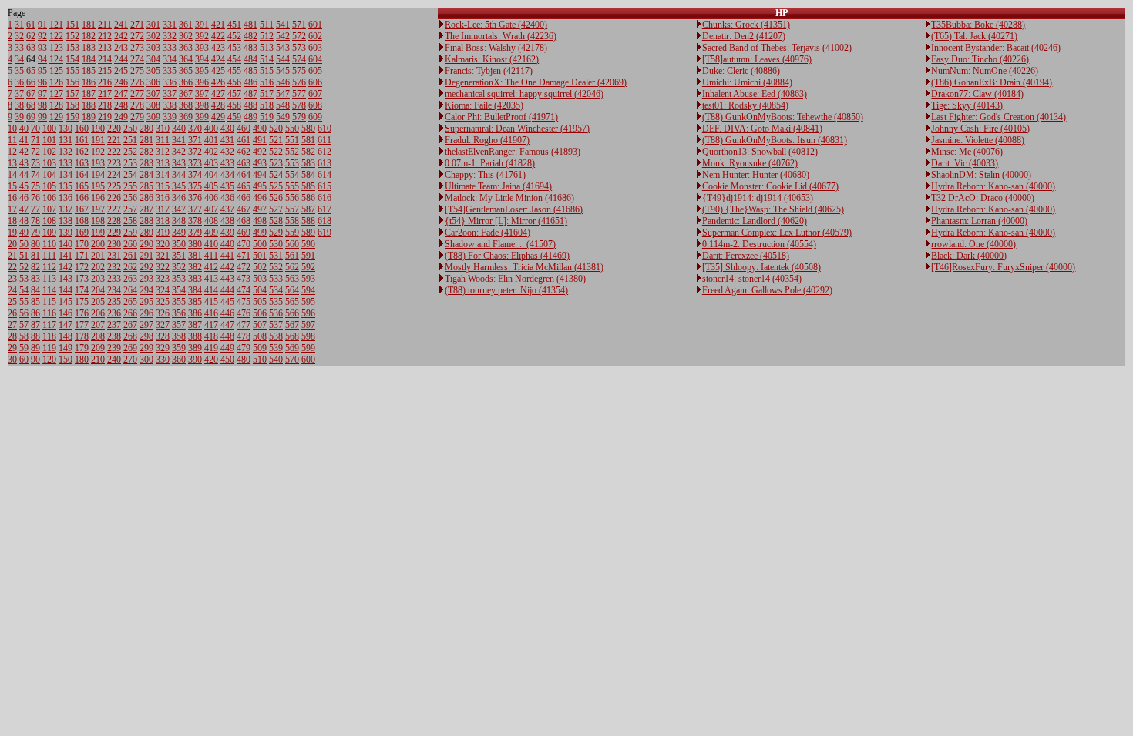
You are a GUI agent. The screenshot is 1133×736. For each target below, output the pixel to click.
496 (260, 197)
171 (82, 255)
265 (130, 301)
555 (292, 186)
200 (98, 244)
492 (260, 151)
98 (42, 105)
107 (49, 209)
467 (243, 209)
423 (218, 47)
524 (276, 174)
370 (195, 128)
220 (114, 128)
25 (12, 301)
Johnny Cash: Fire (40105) (980, 128)
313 (163, 163)
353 (179, 278)
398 (202, 105)
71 (35, 140)
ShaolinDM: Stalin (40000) (981, 174)
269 (130, 348)
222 (114, 151)
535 (276, 301)
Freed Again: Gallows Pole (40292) (767, 290)
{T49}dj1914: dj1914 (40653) (757, 197)
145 (65, 301)
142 (65, 267)
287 (146, 209)
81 (35, 255)
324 (163, 290)
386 (195, 313)
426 (218, 82)
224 (114, 174)
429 (218, 117)
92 (42, 36)
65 (30, 70)
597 (308, 324)
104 (49, 174)
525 (276, 186)
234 (114, 290)
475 (243, 301)
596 (308, 313)
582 (308, 151)
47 (24, 209)
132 (65, 151)
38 (19, 105)
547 (283, 94)
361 (186, 24)
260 (130, 244)
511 (267, 24)
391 (202, 24)
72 (35, 151)
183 (89, 47)
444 (227, 290)
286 (146, 197)
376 (195, 197)
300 (146, 359)
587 (308, 209)
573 (299, 47)
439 (227, 232)
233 (114, 278)
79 (35, 232)
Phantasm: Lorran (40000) (979, 221)
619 (324, 232)
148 (65, 336)
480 (243, 359)
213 (105, 47)
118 (49, 336)
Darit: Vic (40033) (964, 163)
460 (243, 128)
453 (234, 47)
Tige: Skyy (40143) (967, 105)
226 (114, 197)
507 (260, 324)
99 (42, 117)
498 (260, 221)
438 (227, 221)
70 (35, 128)
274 (137, 59)
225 (114, 186)
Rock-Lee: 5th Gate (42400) (496, 24)
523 (276, 163)
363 (186, 47)
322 (163, 267)
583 (308, 163)
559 (292, 232)
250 (130, 128)
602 (315, 36)
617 (324, 209)
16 (12, 197)
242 (121, 36)
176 (82, 313)
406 (211, 197)
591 (308, 255)
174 (82, 290)
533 (276, 278)
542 (283, 36)
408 (211, 221)
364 (186, 59)
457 (234, 94)
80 (35, 244)
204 (98, 290)
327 (163, 324)
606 (315, 82)
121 (56, 24)
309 (153, 117)
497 (260, 209)
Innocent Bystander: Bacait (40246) (996, 47)
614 (324, 174)
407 (211, 209)
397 (202, 94)
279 (137, 117)
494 (260, 174)
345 (179, 186)
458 (234, 105)
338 (170, 105)
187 (89, 94)
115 (49, 301)
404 (211, 174)
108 (49, 221)
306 (153, 82)
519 (267, 117)
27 (12, 324)
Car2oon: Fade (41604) (487, 232)
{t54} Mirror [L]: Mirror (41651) (506, 221)
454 (234, 59)
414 (211, 290)
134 (65, 174)
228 (114, 221)
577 (299, 94)
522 (276, 151)
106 (49, 197)
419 (211, 348)
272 (137, 36)
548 (283, 105)
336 (170, 82)
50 (24, 244)
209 (98, 348)
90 (35, 359)
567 (292, 324)
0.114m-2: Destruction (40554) (759, 244)
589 (308, 232)
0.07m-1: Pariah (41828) (490, 163)
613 (324, 163)
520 (276, 128)
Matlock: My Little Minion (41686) (509, 197)
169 (82, 232)
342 (179, 151)
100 (49, 128)
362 (186, 36)
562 (292, 267)
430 (227, 128)
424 (218, 59)
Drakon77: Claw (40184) (977, 94)
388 (195, 336)
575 (299, 70)
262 (130, 267)
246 (121, 82)
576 (299, 82)
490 (260, 128)
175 (82, 301)
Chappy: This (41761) (485, 174)
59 (24, 348)
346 (179, 197)
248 (121, 105)
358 (179, 336)
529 (276, 232)
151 (72, 24)
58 (24, 336)
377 (195, 209)
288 (146, 221)
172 (82, 267)
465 (243, 186)
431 (227, 140)
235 (114, 301)
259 (130, 232)
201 (98, 255)
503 (260, 278)
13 (12, 163)
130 (65, 128)
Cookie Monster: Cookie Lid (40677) (770, 186)
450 (227, 359)
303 (153, 47)
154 (72, 59)
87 (35, 324)
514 (267, 59)
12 (12, 151)
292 (146, 267)
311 (163, 140)
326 (163, 313)
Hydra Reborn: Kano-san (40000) (993, 186)
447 (227, 324)
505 (260, 301)
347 (179, 209)
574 (299, 59)
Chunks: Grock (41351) (746, 24)
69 (30, 117)
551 (292, 140)
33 (19, 47)
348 (179, 221)
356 (179, 313)
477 (243, 324)
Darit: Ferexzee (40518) (745, 255)
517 (267, 94)
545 (283, 70)
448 (227, 336)
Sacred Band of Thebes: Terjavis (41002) (777, 47)
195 (98, 186)
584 (308, 174)
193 (98, 163)
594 (308, 290)
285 (146, 186)
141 (65, 255)
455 (234, 70)
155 (72, 70)
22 (12, 267)
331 (170, 24)
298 (146, 336)
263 (130, 278)
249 (121, 117)
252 (130, 151)
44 (24, 174)
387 (195, 324)
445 (227, 301)
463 (243, 163)
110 (49, 244)
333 (170, 47)
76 (35, 197)
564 (292, 290)
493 (260, 163)
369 (186, 117)
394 (202, 59)
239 (114, 348)
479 (243, 348)
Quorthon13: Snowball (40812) (760, 151)
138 (65, 221)
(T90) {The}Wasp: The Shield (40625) (773, 209)
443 (227, 278)
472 (243, 267)
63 (30, 47)
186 (89, 82)
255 (130, 186)
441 (227, 255)
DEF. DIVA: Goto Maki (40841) (762, 128)
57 (24, 324)
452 (234, 36)
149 (65, 348)
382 (195, 267)
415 (211, 301)
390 (195, 359)
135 (65, 186)
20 (12, 244)
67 (30, 94)
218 (105, 105)
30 (12, 359)
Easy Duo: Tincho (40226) (980, 59)
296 (146, 313)
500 (260, 244)
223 (114, 163)
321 (163, 255)
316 (163, 197)
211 (105, 24)
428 (218, 105)
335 (170, 70)
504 (260, 290)
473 (243, 278)
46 (24, 197)
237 (114, 324)
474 (243, 290)
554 (292, 174)
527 (276, 209)
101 (49, 140)
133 (65, 163)
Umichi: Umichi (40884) (747, 82)
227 (114, 209)
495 (260, 186)
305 (153, 70)
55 (24, 301)
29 (12, 348)
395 (202, 70)
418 (211, 336)
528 (276, 221)
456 (234, 82)
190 (98, 128)
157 (72, 94)
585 (308, 186)
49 (24, 232)
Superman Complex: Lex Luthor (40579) (777, 232)
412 (211, 267)
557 (292, 209)
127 (56, 94)
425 (218, 70)
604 (315, 59)
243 (121, 47)
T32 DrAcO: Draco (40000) (982, 197)
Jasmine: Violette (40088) (977, 140)
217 (105, 94)
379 (195, 232)
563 (292, 278)
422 (218, 36)
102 (49, 151)
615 (324, 186)
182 (89, 36)
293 (146, 278)
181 (89, 24)
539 (276, 348)
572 (299, 36)
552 (292, 151)
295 (146, 301)
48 (24, 221)
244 (121, 59)
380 (195, 244)
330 (163, 359)
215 (105, 70)
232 (114, 267)
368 (186, 105)
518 (267, 105)
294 (146, 290)
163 (82, 163)
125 (56, 70)
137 (65, 209)
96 (42, 82)
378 (195, 221)
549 (283, 117)
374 (195, 174)
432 (227, 151)
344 (179, 174)
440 (227, 244)
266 (130, 313)
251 (130, 140)
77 (35, 209)
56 (24, 313)
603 (315, 47)
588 (308, 221)
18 (12, 221)
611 (324, 140)
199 (98, 232)
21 (12, 255)
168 (82, 221)
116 (49, 313)
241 (121, 24)
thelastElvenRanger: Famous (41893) (512, 151)
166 (82, 197)
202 (98, 267)
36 (19, 82)
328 (163, 336)
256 (130, 197)
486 (250, 82)
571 (299, 24)
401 (211, 140)
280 (146, 128)
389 (195, 348)
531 (276, 255)
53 (24, 278)
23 (12, 278)
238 (114, 336)
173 (82, 278)
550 (292, 128)
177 (82, 324)
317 (163, 209)
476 (243, 313)
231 (114, 255)
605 (315, 70)
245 (121, 70)
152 (72, 36)
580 (308, 128)
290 (146, 244)
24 (12, 290)
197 (98, 209)
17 (12, 209)
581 (308, 140)
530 (276, 244)
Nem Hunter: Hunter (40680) (755, 174)
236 (114, 313)
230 (114, 244)
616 (324, 197)
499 (260, 232)
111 (49, 255)
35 (19, 70)
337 (170, 94)
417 (211, 324)
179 (82, 348)
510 (260, 359)
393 (202, 47)
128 (56, 105)
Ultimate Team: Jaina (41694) (498, 186)
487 (250, 94)
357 (179, 324)
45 (24, 186)
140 (65, 244)
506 (260, 313)
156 (72, 82)
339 (170, 117)
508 (260, 336)
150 (65, 359)
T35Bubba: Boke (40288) (978, 24)
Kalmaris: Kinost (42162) (492, 59)
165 (82, 186)
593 (308, 278)
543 (283, 47)
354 (179, 290)
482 (250, 36)
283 (146, 163)
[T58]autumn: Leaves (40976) (757, 59)
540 (276, 359)
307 (153, 94)
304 (153, 59)
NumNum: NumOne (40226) (984, 70)
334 (170, 59)
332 (170, 36)
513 (267, 47)
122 (56, 36)
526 (276, 197)
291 (146, 255)
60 (24, 359)
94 (42, 59)
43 (24, 163)
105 (49, 186)
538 (276, 336)
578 (299, 105)
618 (324, 221)
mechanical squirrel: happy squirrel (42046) (524, 94)
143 (65, 278)
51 (24, 255)
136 (65, 197)
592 (308, 267)
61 (30, 24)
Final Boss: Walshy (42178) (496, 47)
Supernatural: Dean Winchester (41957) (517, 128)
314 (163, 174)
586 (308, 197)
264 (130, 290)
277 (137, 94)
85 (35, 301)
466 (243, 197)
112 (49, 267)
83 (35, 278)
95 (42, 70)
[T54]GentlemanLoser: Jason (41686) (514, 209)
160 (82, 128)
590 (308, 244)
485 (250, 70)
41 (24, 140)
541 (283, 24)
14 (12, 174)
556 (292, 197)
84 (35, 290)
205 (98, 301)
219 (105, 117)
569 (292, 348)
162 (82, 151)
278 (137, 105)
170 (82, 244)
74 (35, 174)
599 (308, 348)
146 (65, 313)
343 (179, 163)
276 (137, 82)
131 (65, 140)
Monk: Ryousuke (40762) (750, 163)
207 (98, 324)
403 (211, 163)
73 (35, 163)
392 (202, 36)
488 (250, 105)
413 (211, 278)
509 (260, 348)
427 (218, 94)
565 (292, 301)
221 (114, 140)
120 (49, 359)
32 (19, 36)
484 (250, 59)
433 (227, 163)
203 (98, 278)
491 (260, 140)
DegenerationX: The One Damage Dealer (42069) (536, 82)
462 (243, 151)
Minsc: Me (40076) (967, 151)
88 (35, 336)
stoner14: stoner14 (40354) (752, 278)
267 (130, 324)
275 (137, 70)
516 (267, 82)
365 (186, 70)
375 (195, 186)
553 (292, 163)
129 (56, 117)
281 (146, 140)
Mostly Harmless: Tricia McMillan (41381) (524, 267)
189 (89, 117)
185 (89, 70)
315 (163, 186)
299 (146, 348)
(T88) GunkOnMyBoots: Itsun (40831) (774, 140)
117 (49, 324)
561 (292, 255)
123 (56, 47)
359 (179, 348)
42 (24, 151)
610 (324, 128)
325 (163, 301)
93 (42, 47)
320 (163, 244)
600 (308, 359)
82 (35, 267)
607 (315, 94)
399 (202, 117)
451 (234, 24)
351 (179, 255)
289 (146, 232)
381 (195, 255)
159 (72, 117)
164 (82, 174)
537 (276, 324)
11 (12, 140)
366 (186, 82)
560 (292, 244)
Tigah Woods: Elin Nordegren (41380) (515, 278)
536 (276, 313)
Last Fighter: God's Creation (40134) (998, 117)
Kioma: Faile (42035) (484, 105)
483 (250, 47)
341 (179, 140)
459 (234, 117)
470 (243, 244)
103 (49, 163)
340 (179, 128)
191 (98, 140)
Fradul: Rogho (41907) (487, 140)
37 (19, 94)
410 (211, 244)
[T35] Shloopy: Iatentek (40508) (761, 267)
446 (227, 313)
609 (315, 117)
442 (227, 267)
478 (243, 336)
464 (243, 174)
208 (98, 336)
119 (49, 348)
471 (243, 255)
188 (89, 105)
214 (105, 59)
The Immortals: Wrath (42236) (500, 36)
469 (243, 232)
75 (35, 186)
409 (211, 232)
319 (163, 232)
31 (19, 24)
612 (324, 151)
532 (276, 267)
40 (24, 128)
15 (12, 186)
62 (30, 36)
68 (30, 105)
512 (267, 36)
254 (130, 174)
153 (72, 47)
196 (98, 197)
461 (243, 140)
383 (195, 278)
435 (227, 186)
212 (105, 36)
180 (82, 359)
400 (211, 128)
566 (292, 313)
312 (163, 151)
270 (130, 359)
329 (163, 348)
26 (12, 313)
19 (12, 232)
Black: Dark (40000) (969, 255)
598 (308, 336)
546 (283, 82)
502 (260, 267)
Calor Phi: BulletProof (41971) (501, 117)
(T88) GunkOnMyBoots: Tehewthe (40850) (782, 117)
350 (179, 244)
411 (211, 255)
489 (250, 117)
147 (65, 324)
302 (153, 36)
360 (179, 359)
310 (163, 128)
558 (292, 221)
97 (42, 94)
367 (186, 94)
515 (267, 70)
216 (105, 82)
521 (276, 140)
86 (35, 313)
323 (163, 278)
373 (195, 163)
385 (195, 301)
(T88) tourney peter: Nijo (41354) (506, 290)
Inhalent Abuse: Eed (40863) (754, 94)
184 (89, 59)
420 (211, 359)
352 (179, 267)
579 (299, 117)
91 (42, 24)
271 (137, 24)
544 (283, 59)
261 (130, 255)
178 (82, 336)
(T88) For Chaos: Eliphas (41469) (507, 255)
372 (195, 151)
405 (211, 186)
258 (130, 221)
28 (12, 336)
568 (292, 336)
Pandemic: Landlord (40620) (754, 221)
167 (82, 209)
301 (153, 24)
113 (49, 278)
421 (218, 24)
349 (179, 232)
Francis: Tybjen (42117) (489, 70)
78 (35, 221)
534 (276, 290)
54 (24, 290)
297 (146, 324)
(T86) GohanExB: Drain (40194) (991, 82)
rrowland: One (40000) (973, 244)
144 (65, 290)
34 (19, 59)
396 (202, 82)
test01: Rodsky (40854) (745, 105)
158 (72, 105)
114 (49, 290)
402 (211, 151)
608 (315, 105)
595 (308, 301)
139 (65, 232)
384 (195, 290)
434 (227, 174)
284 (146, 174)
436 (227, 197)
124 (56, 59)
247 (121, 94)
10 (12, 128)
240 (114, 359)
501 (260, 255)
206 (98, 313)
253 (130, 163)
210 (98, 359)
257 (130, 209)
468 (243, 221)
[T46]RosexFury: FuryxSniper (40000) (1003, 267)
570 (292, 359)
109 (49, 232)
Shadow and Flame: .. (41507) (500, 244)
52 (24, 267)
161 (82, 140)
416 (211, 313)
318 (163, 221)
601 (315, 24)
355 (179, 301)
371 (195, 140)
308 (153, 105)
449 (227, 348)
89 (35, 348)
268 (130, 336)
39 (19, 117)
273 (137, 47)
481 (250, 24)
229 (114, 232)
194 (98, 174)
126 (56, 82)
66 (30, 82)
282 (146, 151)
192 (98, 151)
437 (227, 209)
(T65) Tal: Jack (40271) (974, 36)
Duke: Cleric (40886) (741, 70)
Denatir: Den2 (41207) (743, 36)
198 (98, 221)
